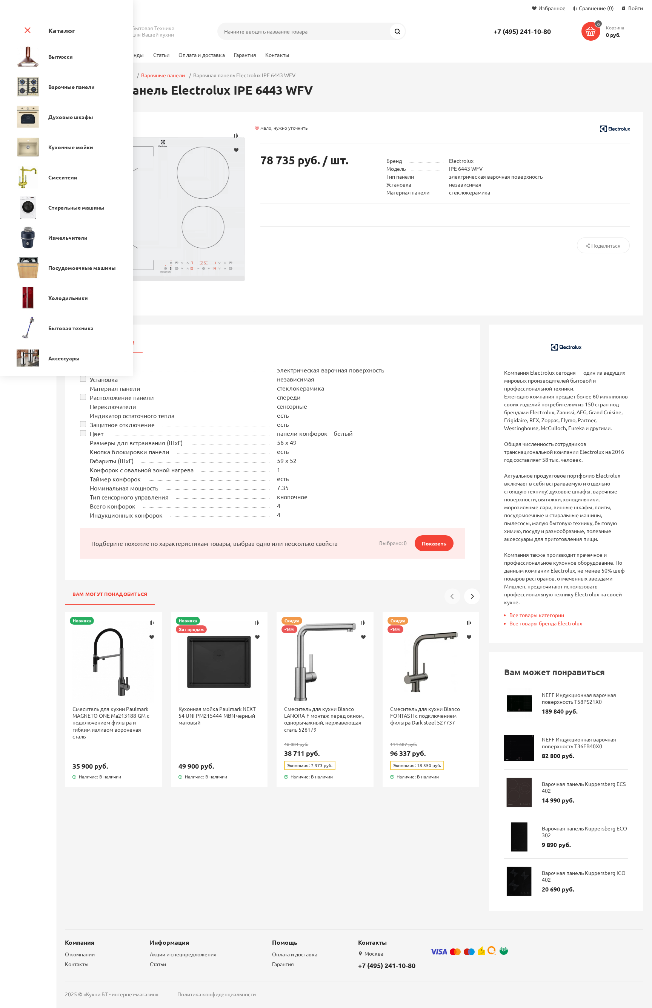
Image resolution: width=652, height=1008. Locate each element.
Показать (434, 543)
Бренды (134, 54)
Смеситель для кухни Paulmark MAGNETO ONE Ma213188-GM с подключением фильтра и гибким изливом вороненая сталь (110, 722)
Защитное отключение (122, 424)
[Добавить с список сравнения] (152, 623)
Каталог (61, 30)
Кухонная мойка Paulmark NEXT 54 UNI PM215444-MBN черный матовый (217, 715)
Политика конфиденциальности (216, 994)
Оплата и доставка (201, 54)
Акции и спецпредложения (183, 954)
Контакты (277, 54)
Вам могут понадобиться (110, 594)
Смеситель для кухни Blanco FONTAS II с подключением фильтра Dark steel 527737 (425, 715)
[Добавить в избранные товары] (152, 637)
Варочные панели (163, 75)
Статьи (161, 54)
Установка (104, 379)
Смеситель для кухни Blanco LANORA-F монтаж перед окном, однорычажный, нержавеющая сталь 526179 (324, 719)
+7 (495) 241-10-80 (522, 31)
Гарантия (245, 54)
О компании (80, 954)
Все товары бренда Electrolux (545, 623)
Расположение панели (122, 397)
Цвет (96, 433)
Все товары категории (536, 614)
